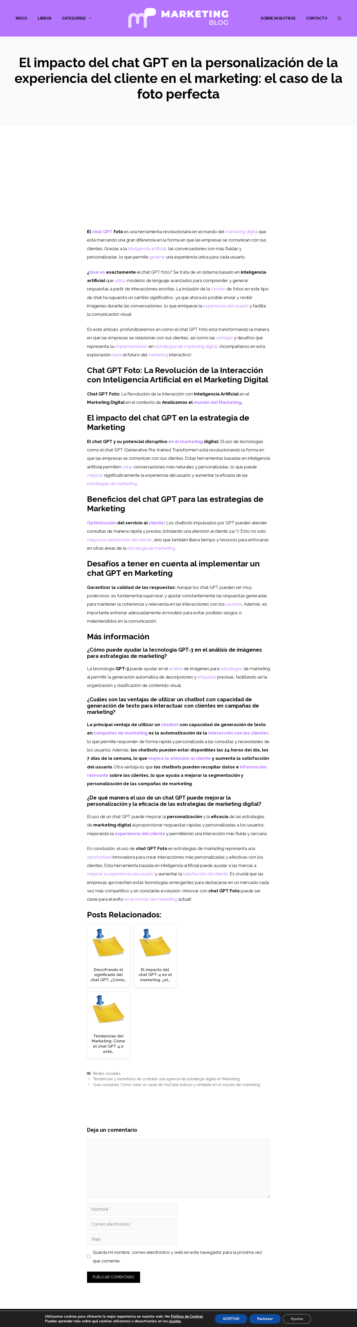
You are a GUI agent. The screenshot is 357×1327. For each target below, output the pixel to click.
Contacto (316, 18)
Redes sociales (106, 1073)
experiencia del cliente (140, 833)
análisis (176, 668)
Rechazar (265, 1318)
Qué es (97, 272)
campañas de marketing (121, 733)
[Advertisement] (178, 188)
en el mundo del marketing (150, 899)
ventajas (224, 337)
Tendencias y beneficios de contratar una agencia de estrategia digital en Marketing (166, 1079)
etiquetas (207, 677)
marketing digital (241, 231)
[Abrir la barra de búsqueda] (339, 18)
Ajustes (297, 1318)
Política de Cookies (187, 1316)
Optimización (101, 522)
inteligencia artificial (147, 248)
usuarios (234, 604)
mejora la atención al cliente (179, 758)
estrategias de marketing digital (186, 346)
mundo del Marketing (217, 402)
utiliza (120, 280)
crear (127, 466)
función (218, 288)
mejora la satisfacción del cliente (119, 539)
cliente (156, 522)
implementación (132, 346)
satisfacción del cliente (205, 873)
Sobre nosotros (278, 18)
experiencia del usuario (226, 305)
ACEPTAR (231, 1318)
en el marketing (185, 441)
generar (157, 257)
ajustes (175, 1321)
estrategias (231, 668)
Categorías (74, 18)
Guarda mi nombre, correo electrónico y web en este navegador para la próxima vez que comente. (177, 1256)
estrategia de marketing (151, 548)
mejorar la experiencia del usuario (120, 873)
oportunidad (99, 857)
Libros (44, 18)
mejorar (95, 475)
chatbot (170, 724)
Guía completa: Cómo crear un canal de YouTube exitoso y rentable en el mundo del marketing (176, 1084)
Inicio (21, 18)
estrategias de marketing (112, 483)
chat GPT (102, 231)
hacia (117, 354)
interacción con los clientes (238, 733)
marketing (158, 354)
